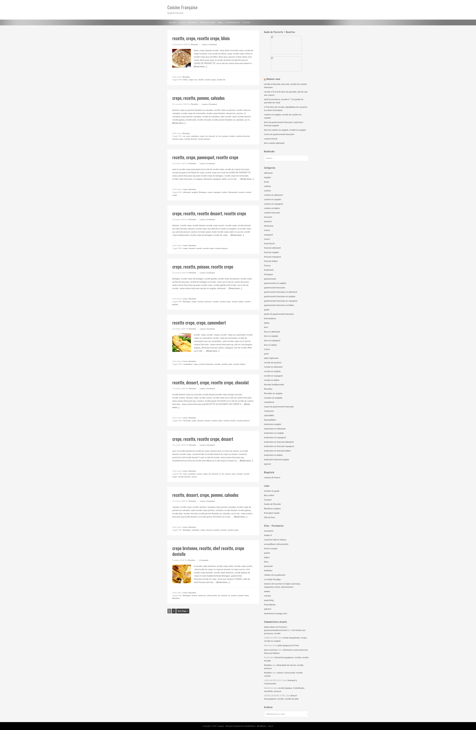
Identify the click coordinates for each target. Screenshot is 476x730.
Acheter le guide (271, 491)
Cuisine (200, 302)
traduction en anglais (274, 433)
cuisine (267, 191)
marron (228, 474)
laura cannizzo (271, 650)
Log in (270, 726)
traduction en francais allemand (279, 442)
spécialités (269, 415)
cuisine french (270, 139)
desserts (268, 217)
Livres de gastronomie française (279, 134)
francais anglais (271, 252)
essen (267, 239)
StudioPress (250, 726)
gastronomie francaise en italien (279, 305)
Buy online (269, 495)
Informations (270, 318)
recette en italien (271, 380)
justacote (268, 566)
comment (192, 474)
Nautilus (268, 665)
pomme (225, 136)
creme (199, 474)
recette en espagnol (273, 376)
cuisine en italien (272, 208)
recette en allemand (273, 367)
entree (267, 230)
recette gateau (204, 139)
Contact (267, 500)
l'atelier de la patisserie (274, 575)
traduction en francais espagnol (279, 446)
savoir (194, 477)
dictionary (268, 226)
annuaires (268, 531)
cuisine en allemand (273, 195)
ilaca (266, 562)
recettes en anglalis (273, 398)
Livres (185, 189)
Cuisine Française (182, 7)
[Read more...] (200, 67)
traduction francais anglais (276, 460)
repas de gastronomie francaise (279, 407)
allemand (187, 192)
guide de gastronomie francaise (279, 314)
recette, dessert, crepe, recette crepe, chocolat (210, 382)
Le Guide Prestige (272, 579)
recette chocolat (243, 136)
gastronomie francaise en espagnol (280, 301)
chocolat (187, 421)
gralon (267, 553)
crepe (191, 80)
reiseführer (269, 402)
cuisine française (206, 364)
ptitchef (267, 609)
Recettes (186, 77)
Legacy (221, 726)
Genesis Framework (233, 726)
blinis (185, 80)
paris (266, 354)
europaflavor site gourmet (276, 544)
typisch (267, 464)
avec (188, 136)
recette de (221, 80)
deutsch (268, 221)
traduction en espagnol (275, 437)
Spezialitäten (270, 420)
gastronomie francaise (274, 288)
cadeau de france (272, 477)
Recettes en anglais (273, 393)
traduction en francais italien (277, 451)
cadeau (267, 186)
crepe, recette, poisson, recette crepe (202, 266)
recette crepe (210, 80)
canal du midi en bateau (275, 540)
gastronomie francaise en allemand (280, 292)
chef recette (212, 595)
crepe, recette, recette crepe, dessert (202, 438)
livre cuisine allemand (274, 143)
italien (224, 192)
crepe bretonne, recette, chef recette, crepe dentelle (208, 551)
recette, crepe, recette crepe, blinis (201, 38)
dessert (212, 136)
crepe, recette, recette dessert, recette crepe (209, 213)
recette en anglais (272, 371)
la (216, 136)
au (184, 136)
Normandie (233, 192)
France (267, 266)
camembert (187, 364)
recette (201, 80)
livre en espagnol (272, 340)
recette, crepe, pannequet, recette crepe (205, 157)
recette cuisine (229, 421)
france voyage (270, 548)
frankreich (269, 270)
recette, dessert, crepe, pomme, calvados (205, 494)
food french (269, 244)
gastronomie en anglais (275, 283)
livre (266, 327)
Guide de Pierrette (272, 504)
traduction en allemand (275, 429)
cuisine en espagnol (273, 204)
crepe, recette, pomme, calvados (198, 98)
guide (266, 310)
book (266, 182)
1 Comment (203, 560)
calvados (195, 136)
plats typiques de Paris (288, 645)
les (195, 80)
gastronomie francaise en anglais (279, 296)
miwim (267, 591)
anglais (195, 192)
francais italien (271, 261)
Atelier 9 (268, 535)
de (207, 136)
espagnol (217, 192)
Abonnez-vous (273, 79)
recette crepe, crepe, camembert (199, 322)
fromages (268, 274)
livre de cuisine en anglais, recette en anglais (285, 130)
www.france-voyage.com (275, 613)
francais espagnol (272, 257)
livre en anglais (271, 336)
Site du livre (269, 517)
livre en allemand (272, 332)
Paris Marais (270, 605)
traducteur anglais (272, 424)
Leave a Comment (209, 44)
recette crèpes (238, 302)
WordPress (261, 726)
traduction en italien (273, 455)
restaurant (269, 411)
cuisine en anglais (272, 199)
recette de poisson (273, 363)
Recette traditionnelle (274, 385)
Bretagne (203, 192)
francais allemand (272, 248)
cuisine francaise (272, 213)
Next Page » (183, 611)
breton (194, 595)
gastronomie (270, 279)
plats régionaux (271, 358)
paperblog (269, 600)
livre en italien (270, 345)
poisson (208, 302)
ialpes (267, 557)
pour (234, 474)
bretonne (202, 595)
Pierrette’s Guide (272, 513)
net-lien (267, 596)
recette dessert (190, 139)
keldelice (268, 570)
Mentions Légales (272, 509)
